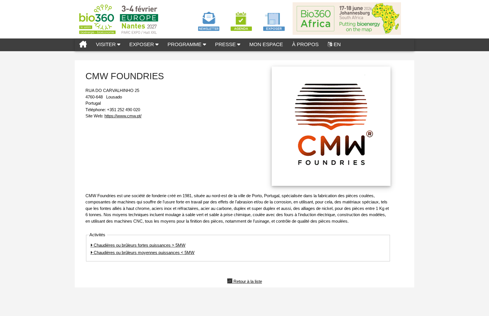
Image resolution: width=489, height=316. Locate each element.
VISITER (106, 44)
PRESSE (226, 44)
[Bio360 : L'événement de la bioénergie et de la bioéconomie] (83, 44)
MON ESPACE (266, 44)
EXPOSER (142, 44)
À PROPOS (305, 44)
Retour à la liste (247, 281)
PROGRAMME (185, 44)
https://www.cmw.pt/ (122, 115)
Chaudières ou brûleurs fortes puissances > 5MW (139, 245)
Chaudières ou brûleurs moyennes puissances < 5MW (143, 252)
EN (337, 44)
